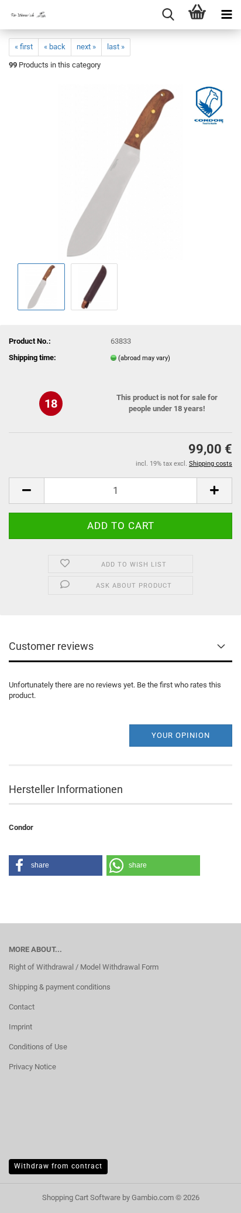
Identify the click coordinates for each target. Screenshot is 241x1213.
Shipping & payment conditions (60, 986)
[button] (26, 490)
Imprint (20, 1026)
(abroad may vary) (144, 358)
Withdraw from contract (58, 1166)
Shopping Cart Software (81, 1197)
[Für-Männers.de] (23, 14)
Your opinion (181, 735)
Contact (22, 1006)
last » (116, 46)
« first (24, 46)
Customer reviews (51, 646)
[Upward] (208, 1195)
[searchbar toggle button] (168, 14)
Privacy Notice (32, 1066)
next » (86, 46)
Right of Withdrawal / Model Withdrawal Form (84, 967)
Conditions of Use (38, 1046)
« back (55, 46)
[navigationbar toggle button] (226, 14)
